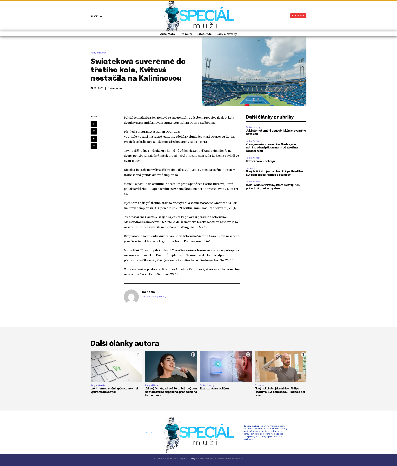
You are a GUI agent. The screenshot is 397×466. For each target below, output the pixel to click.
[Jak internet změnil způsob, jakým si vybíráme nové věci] (116, 366)
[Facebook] (94, 124)
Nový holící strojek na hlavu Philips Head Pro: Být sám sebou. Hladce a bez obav (280, 392)
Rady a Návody (98, 53)
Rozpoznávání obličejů (260, 161)
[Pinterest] (94, 139)
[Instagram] (146, 432)
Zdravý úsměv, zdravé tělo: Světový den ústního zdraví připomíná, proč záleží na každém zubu (272, 147)
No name (117, 88)
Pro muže (250, 168)
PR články (191, 458)
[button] (97, 16)
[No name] (131, 296)
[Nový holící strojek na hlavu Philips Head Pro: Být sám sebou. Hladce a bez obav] (280, 366)
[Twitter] (94, 131)
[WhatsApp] (94, 146)
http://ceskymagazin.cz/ (154, 296)
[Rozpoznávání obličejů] (226, 366)
